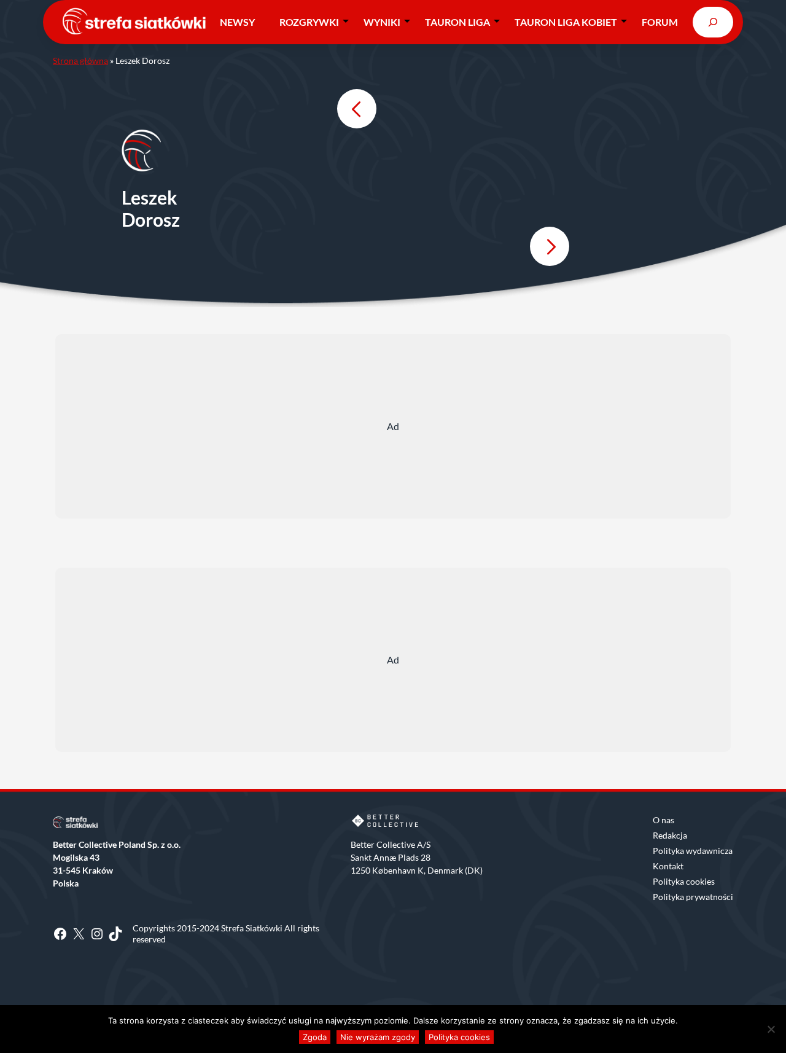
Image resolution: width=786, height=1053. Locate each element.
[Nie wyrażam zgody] (771, 1029)
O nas (663, 820)
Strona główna (80, 60)
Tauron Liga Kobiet (566, 22)
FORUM (660, 22)
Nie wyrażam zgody (377, 1037)
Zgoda (315, 1037)
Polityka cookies (684, 881)
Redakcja (670, 835)
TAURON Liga (457, 22)
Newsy (237, 22)
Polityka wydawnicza (693, 850)
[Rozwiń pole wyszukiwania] (713, 22)
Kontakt (668, 866)
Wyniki (382, 22)
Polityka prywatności (693, 896)
